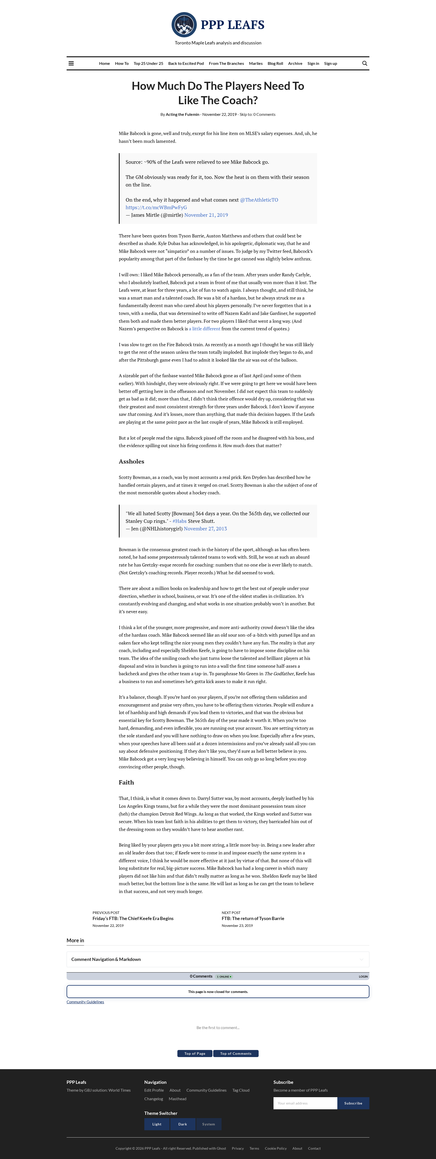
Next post (231, 912)
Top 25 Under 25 (148, 63)
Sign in (313, 63)
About (175, 1090)
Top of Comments (236, 1053)
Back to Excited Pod (186, 63)
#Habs (180, 521)
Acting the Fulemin (179, 114)
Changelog (153, 1098)
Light (156, 1124)
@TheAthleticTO (259, 199)
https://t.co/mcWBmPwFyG (156, 207)
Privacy (238, 1148)
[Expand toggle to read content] (362, 959)
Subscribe (353, 1103)
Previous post (106, 912)
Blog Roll (275, 63)
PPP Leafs (233, 24)
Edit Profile (154, 1090)
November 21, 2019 (206, 214)
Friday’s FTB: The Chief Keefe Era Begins (133, 918)
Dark (182, 1124)
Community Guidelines (206, 1090)
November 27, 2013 (205, 528)
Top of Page (194, 1053)
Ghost (221, 1148)
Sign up (330, 63)
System (208, 1124)
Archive (295, 63)
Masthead (177, 1098)
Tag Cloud (241, 1090)
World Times (119, 1090)
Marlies (256, 63)
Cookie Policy (276, 1148)
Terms (254, 1148)
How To (122, 63)
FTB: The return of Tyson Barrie (253, 918)
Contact (314, 1148)
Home (104, 63)
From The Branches (226, 63)
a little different (205, 329)
